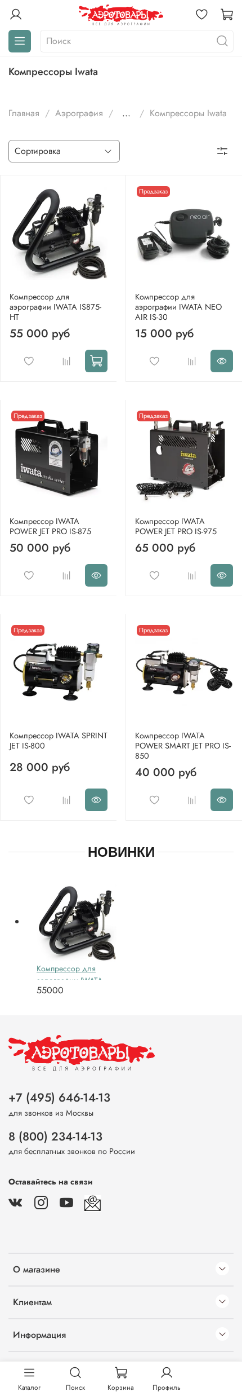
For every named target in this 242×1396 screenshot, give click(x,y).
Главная (23, 113)
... (126, 113)
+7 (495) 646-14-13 (59, 1097)
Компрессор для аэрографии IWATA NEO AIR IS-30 (178, 307)
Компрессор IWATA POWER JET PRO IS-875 (50, 526)
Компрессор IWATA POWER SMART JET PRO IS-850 (183, 745)
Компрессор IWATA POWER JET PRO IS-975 (176, 526)
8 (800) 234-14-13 (55, 1136)
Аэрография (79, 113)
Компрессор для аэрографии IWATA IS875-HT (55, 307)
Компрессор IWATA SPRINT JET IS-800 (58, 740)
